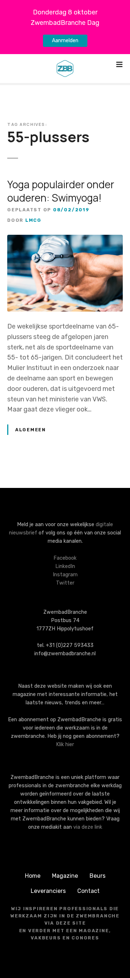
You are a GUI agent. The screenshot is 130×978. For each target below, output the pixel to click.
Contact (88, 890)
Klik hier (65, 744)
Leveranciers (48, 890)
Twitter (65, 583)
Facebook (65, 558)
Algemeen (30, 429)
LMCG (33, 220)
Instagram (65, 575)
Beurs (97, 875)
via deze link (87, 827)
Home (32, 875)
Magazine (65, 875)
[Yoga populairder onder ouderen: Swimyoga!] (65, 240)
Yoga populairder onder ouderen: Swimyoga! (60, 190)
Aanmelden (65, 41)
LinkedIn (65, 566)
